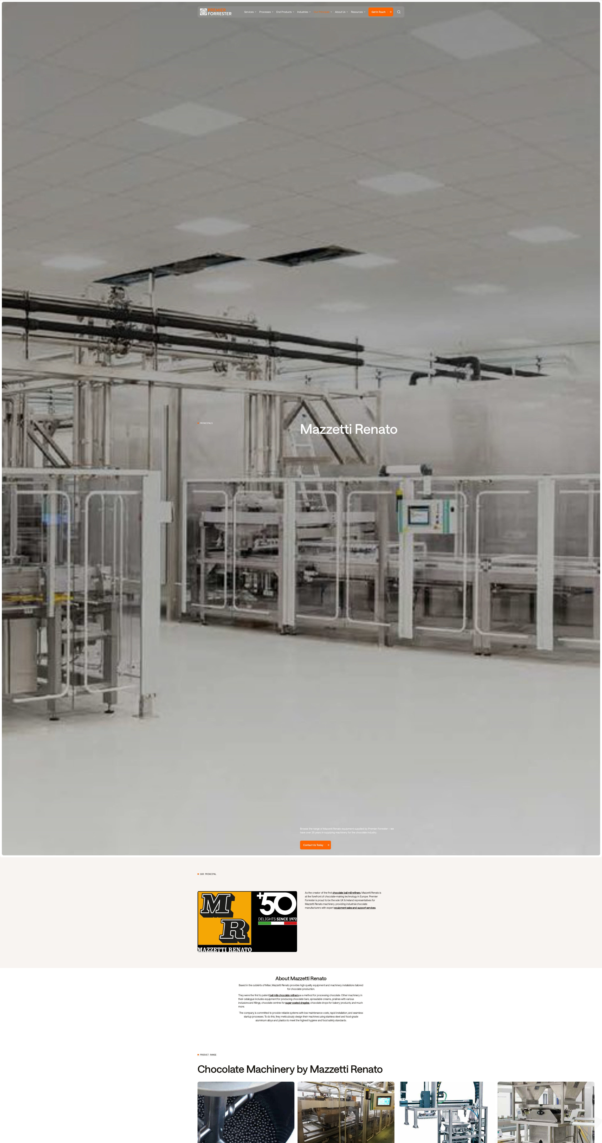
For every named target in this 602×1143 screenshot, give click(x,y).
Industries (302, 11)
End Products (284, 11)
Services (249, 11)
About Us (340, 11)
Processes (265, 11)
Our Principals (321, 11)
